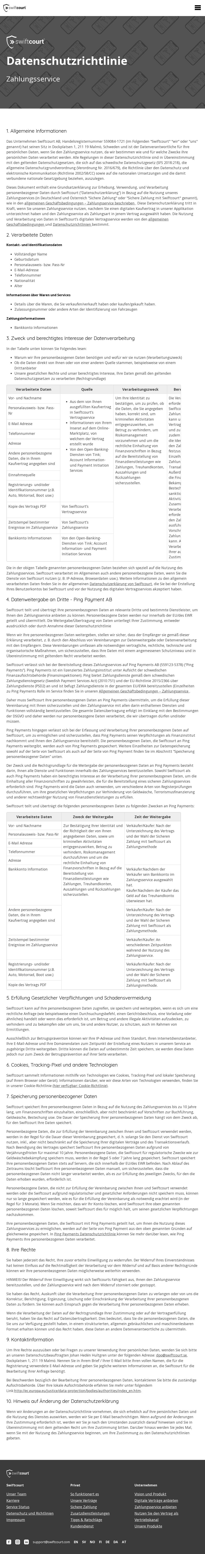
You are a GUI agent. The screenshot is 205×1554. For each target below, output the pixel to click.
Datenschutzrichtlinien (72, 224)
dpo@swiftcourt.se (171, 1355)
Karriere (12, 1500)
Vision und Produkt (150, 1494)
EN (76, 1542)
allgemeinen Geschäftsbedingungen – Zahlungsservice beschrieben (80, 203)
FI (100, 1542)
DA (116, 1542)
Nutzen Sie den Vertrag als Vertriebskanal (156, 1516)
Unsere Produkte (148, 1526)
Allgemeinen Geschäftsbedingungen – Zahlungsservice (144, 691)
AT (124, 1542)
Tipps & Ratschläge (86, 1519)
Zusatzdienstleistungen (90, 1513)
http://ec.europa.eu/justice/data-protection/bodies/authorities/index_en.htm (77, 1390)
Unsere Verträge (83, 1500)
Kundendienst (82, 1526)
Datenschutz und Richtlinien (30, 1513)
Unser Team (16, 1494)
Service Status (17, 1506)
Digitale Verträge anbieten (156, 1500)
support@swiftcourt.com (51, 1542)
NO (92, 1542)
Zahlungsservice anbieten (156, 1506)
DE (108, 1542)
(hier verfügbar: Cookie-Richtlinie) (80, 1085)
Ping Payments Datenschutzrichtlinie (85, 1234)
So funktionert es (84, 1494)
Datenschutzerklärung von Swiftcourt (121, 583)
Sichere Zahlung (83, 1506)
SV (84, 1542)
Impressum (15, 1519)
